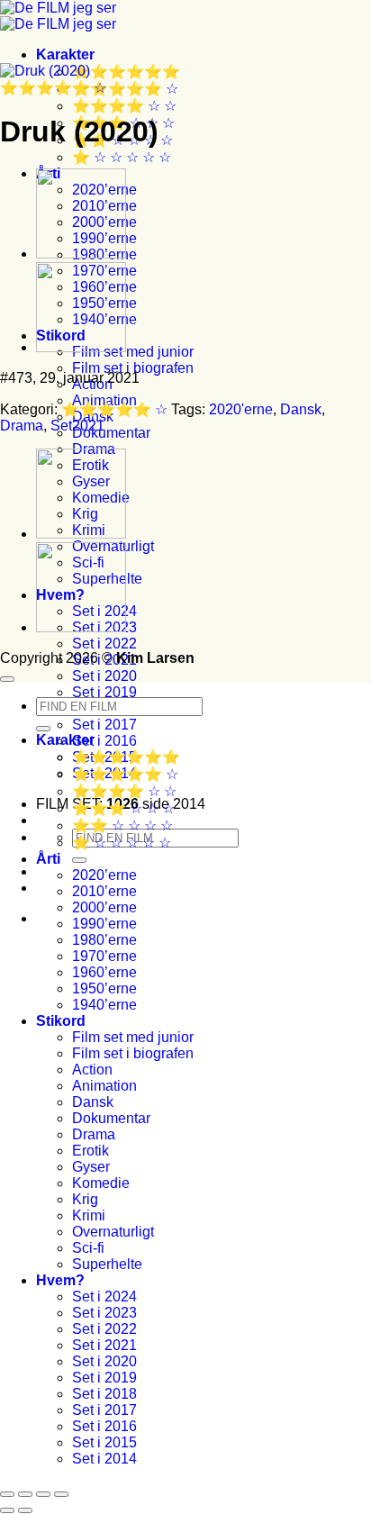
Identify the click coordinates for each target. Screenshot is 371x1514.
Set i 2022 (104, 643)
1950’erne (104, 988)
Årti (48, 858)
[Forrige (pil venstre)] (7, 1510)
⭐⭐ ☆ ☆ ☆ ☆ (122, 825)
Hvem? (60, 1280)
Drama (21, 425)
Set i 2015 (104, 1442)
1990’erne (104, 923)
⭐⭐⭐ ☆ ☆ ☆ (123, 808)
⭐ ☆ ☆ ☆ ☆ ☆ (121, 157)
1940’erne (104, 1004)
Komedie (101, 1183)
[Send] (79, 860)
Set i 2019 (104, 692)
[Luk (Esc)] (61, 1494)
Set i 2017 (104, 724)
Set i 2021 (104, 1345)
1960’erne (104, 972)
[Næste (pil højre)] (25, 1510)
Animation (104, 1085)
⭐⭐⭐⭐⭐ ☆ (125, 88)
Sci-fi (88, 1248)
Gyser (91, 1166)
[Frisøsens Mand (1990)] (81, 347)
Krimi (88, 1215)
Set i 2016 (104, 740)
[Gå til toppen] (7, 679)
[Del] (43, 1494)
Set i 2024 (104, 1296)
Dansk (300, 409)
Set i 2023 (104, 1312)
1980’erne (104, 939)
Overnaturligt (113, 1231)
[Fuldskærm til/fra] (25, 1494)
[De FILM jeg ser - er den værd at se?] (58, 16)
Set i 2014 (104, 1458)
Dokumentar (111, 432)
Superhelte (107, 1264)
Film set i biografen (133, 368)
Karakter (65, 54)
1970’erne (104, 956)
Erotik (90, 1150)
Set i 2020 (104, 676)
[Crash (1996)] (81, 253)
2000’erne (104, 907)
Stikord (61, 1021)
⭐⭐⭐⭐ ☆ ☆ (124, 105)
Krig (85, 1199)
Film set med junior (133, 351)
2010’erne (104, 891)
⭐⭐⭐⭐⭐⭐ (126, 71)
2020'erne (241, 409)
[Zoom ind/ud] (7, 1494)
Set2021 (77, 425)
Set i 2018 (104, 1393)
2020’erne (104, 875)
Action (92, 1069)
